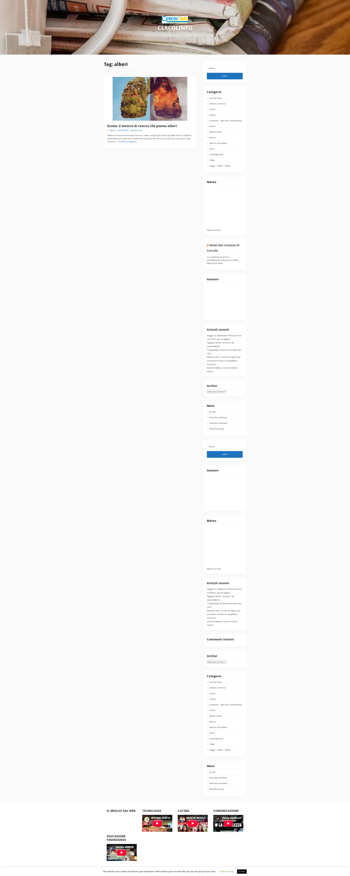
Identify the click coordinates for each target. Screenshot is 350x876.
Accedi (212, 411)
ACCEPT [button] (242, 871)
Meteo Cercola (214, 230)
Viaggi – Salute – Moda (219, 165)
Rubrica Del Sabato (218, 143)
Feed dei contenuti (218, 417)
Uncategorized (216, 154)
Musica (212, 137)
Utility (212, 160)
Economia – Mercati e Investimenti (225, 120)
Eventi (212, 126)
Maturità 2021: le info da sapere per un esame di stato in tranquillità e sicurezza (224, 361)
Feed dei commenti (218, 423)
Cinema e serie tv (217, 103)
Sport (212, 148)
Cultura (212, 115)
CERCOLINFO (175, 27)
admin (113, 130)
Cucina (212, 109)
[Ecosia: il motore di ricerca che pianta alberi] (150, 99)
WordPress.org (216, 428)
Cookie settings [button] (226, 871)
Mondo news (136, 130)
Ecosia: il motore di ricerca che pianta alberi (142, 126)
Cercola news (215, 98)
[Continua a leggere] (127, 141)
